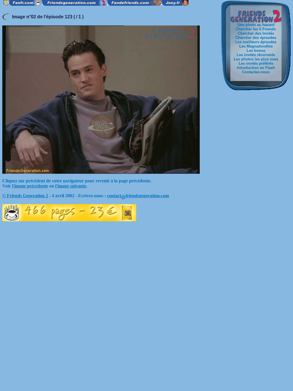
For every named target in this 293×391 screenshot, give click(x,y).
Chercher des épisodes (255, 37)
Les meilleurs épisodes (255, 42)
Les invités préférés (256, 63)
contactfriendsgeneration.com (138, 195)
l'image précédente (30, 185)
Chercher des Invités (256, 33)
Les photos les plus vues (256, 59)
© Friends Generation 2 (25, 195)
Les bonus (256, 50)
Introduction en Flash (256, 68)
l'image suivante (70, 185)
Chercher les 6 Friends (256, 29)
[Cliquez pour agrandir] (101, 172)
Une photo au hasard (255, 25)
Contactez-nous (256, 72)
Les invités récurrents (256, 55)
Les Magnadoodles (256, 46)
